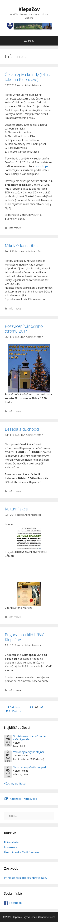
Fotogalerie (11, 842)
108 (8, 711)
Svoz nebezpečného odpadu (30, 767)
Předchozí (12, 707)
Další (16, 711)
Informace (15, 228)
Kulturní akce (16, 509)
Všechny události (15, 783)
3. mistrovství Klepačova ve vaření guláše (29, 737)
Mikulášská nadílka (21, 245)
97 (42, 707)
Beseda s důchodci (22, 429)
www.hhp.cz (43, 166)
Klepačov (29, 9)
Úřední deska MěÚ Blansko (21, 852)
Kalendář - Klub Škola (23, 799)
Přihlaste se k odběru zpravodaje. (25, 878)
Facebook (15, 903)
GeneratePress (46, 916)
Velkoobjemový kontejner (28, 752)
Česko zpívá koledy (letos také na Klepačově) (27, 77)
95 (32, 707)
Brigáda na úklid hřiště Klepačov (24, 637)
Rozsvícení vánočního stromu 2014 (24, 328)
